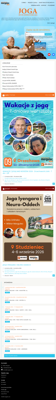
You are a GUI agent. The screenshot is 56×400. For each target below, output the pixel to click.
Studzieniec (11, 273)
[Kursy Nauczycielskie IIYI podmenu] (54, 2)
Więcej (7, 292)
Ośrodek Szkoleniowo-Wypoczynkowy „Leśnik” (16, 178)
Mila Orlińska (44, 271)
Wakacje (20, 181)
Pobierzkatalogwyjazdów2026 (51, 46)
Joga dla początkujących (10, 180)
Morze (9, 181)
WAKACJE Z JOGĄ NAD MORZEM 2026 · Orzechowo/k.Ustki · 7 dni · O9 (27, 172)
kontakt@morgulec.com (8, 370)
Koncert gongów (34, 180)
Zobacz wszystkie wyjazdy (11, 355)
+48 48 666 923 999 (7, 367)
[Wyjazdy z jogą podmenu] (37, 2)
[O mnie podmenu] (26, 2)
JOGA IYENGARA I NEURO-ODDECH (17, 265)
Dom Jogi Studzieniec (10, 270)
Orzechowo (14, 181)
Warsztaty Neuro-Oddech (21, 273)
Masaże (43, 180)
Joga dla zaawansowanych (23, 180)
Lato (39, 180)
